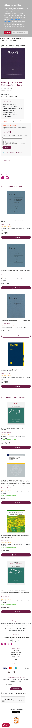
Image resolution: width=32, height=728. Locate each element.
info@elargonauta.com (16, 641)
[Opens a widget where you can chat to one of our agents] (6, 725)
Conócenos (16, 650)
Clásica (22, 38)
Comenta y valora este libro (15, 121)
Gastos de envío (16, 656)
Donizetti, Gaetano (6, 432)
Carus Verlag (12, 110)
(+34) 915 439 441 (16, 639)
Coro (6, 96)
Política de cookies (16, 652)
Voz (2, 96)
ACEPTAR (7, 32)
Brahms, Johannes (5, 224)
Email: (25, 135)
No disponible (16, 336)
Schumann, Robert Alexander (8, 487)
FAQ (16, 659)
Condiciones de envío (16, 654)
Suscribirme (16, 688)
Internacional (13, 40)
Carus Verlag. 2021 (6, 90)
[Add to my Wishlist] (4, 152)
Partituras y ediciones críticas (10, 38)
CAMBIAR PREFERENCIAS (19, 32)
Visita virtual (16, 658)
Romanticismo (4, 40)
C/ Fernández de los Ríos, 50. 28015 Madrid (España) (16, 637)
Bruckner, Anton (5, 540)
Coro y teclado (13, 96)
